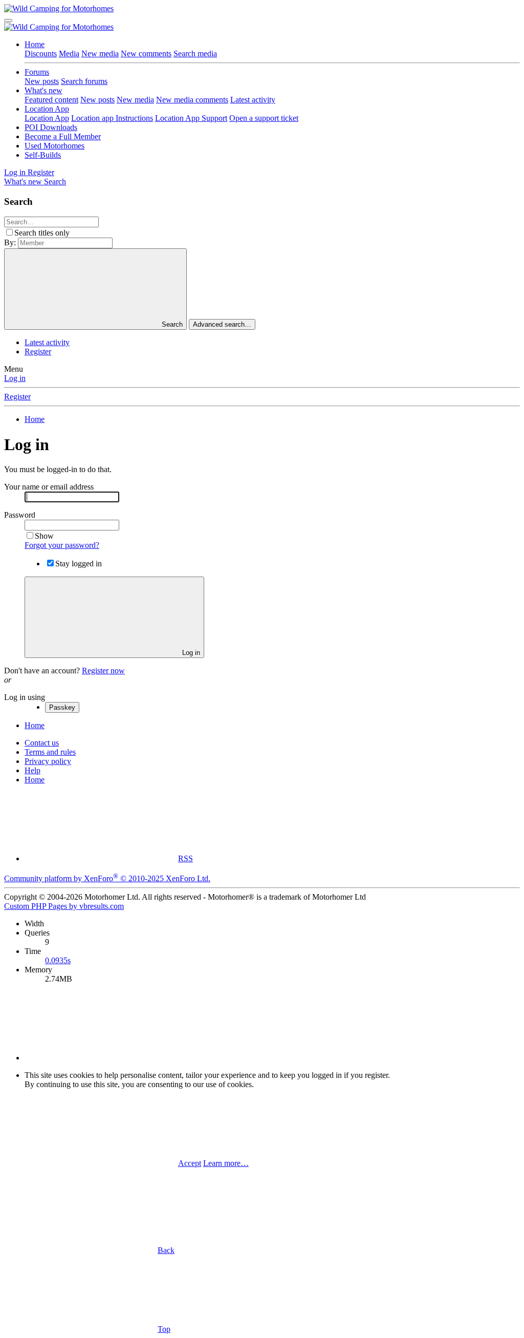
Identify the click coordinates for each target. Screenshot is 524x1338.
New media (100, 53)
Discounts (41, 53)
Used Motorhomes (54, 145)
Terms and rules (50, 752)
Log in (15, 378)
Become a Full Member (63, 136)
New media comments (192, 99)
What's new (43, 90)
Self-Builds (43, 155)
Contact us (42, 742)
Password (19, 515)
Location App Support (191, 118)
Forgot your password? (62, 545)
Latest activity (252, 99)
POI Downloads (51, 127)
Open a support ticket (263, 118)
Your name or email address (49, 486)
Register (38, 351)
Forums (37, 72)
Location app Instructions (112, 118)
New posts (42, 81)
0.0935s (58, 960)
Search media (195, 53)
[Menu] (8, 20)
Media (69, 53)
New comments (146, 53)
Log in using (24, 697)
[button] (101, 1057)
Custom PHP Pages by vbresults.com (64, 906)
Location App (47, 108)
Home (35, 44)
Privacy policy (48, 761)
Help (32, 770)
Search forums (84, 81)
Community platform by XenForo (107, 878)
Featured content (51, 99)
